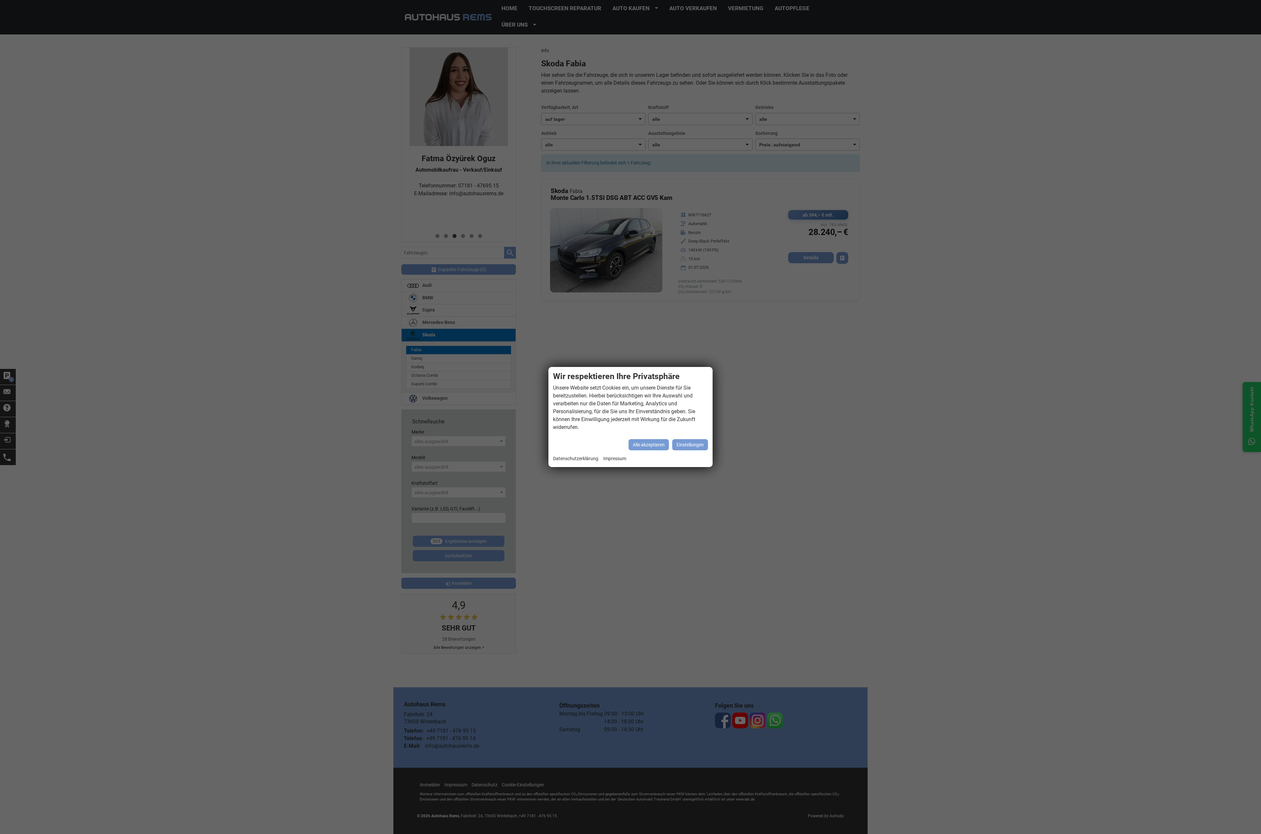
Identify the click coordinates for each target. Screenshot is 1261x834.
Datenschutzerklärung (575, 458)
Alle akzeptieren (649, 444)
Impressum (614, 458)
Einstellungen (690, 444)
